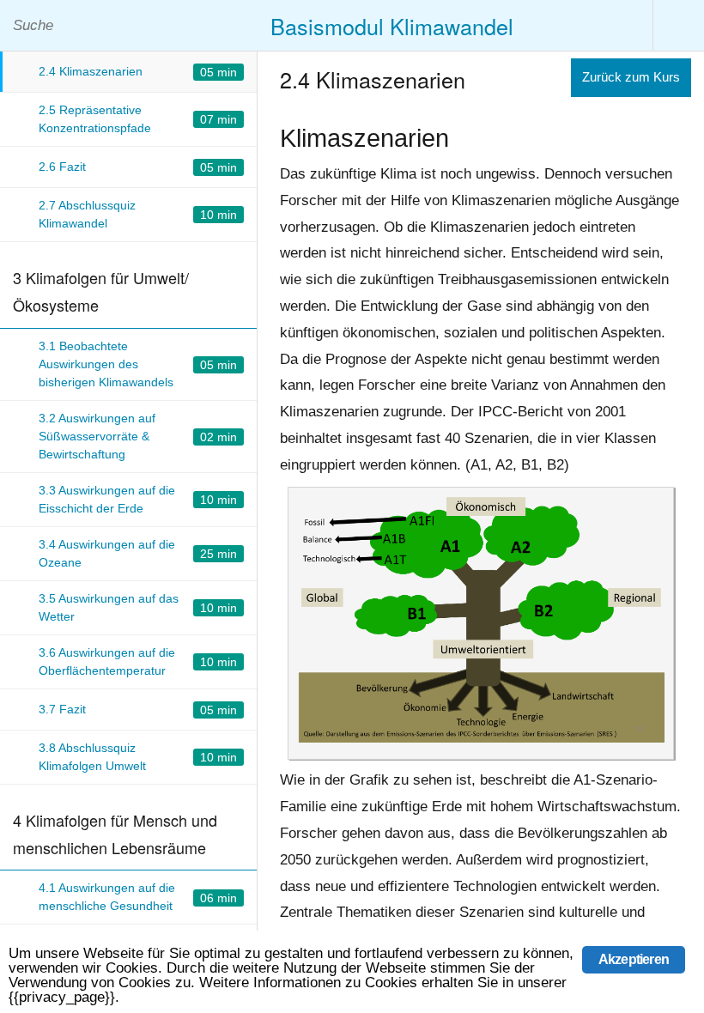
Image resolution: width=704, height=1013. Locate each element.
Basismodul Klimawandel (391, 25)
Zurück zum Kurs (631, 77)
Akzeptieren (633, 959)
